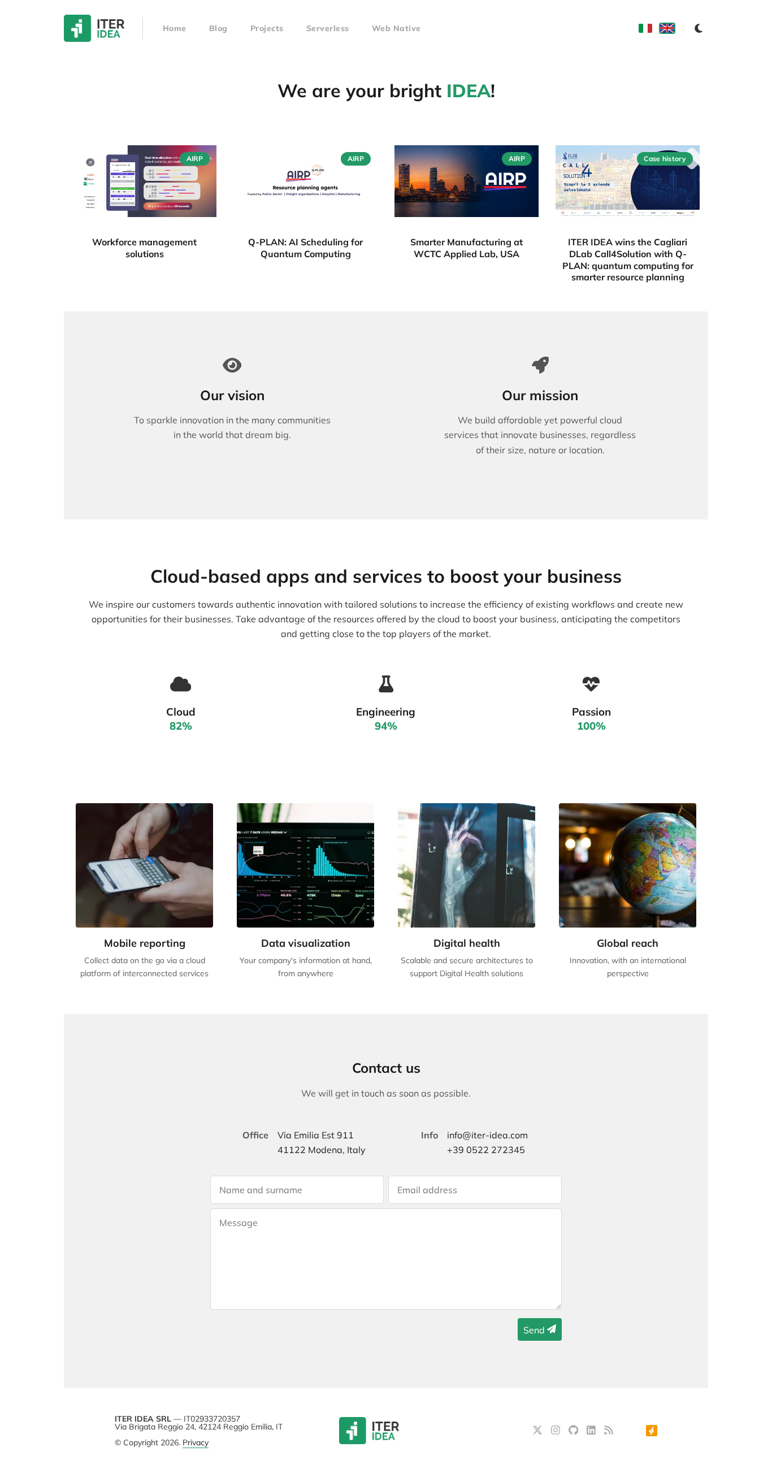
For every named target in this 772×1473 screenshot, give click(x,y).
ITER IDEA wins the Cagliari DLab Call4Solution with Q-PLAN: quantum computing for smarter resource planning (627, 259)
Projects (267, 28)
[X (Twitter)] (539, 1431)
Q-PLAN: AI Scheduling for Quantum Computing (305, 247)
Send (535, 1330)
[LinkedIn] (592, 1431)
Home (175, 28)
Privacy (196, 1442)
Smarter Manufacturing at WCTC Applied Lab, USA (466, 247)
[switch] (698, 28)
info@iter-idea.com (487, 1135)
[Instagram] (557, 1431)
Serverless (327, 28)
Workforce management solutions (144, 247)
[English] (667, 28)
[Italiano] (646, 28)
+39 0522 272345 (486, 1149)
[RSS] (608, 1431)
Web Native (396, 28)
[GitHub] (575, 1431)
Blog (218, 28)
